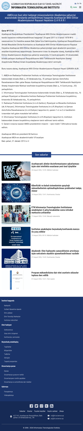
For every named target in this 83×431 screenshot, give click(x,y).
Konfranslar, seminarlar (12, 337)
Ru (80, 3)
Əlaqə (61, 411)
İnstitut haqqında (8, 301)
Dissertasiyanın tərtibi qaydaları (14, 378)
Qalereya (5, 387)
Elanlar (6, 371)
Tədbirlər (7, 354)
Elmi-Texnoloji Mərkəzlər (12, 316)
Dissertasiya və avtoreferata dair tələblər (17, 382)
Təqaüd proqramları (10, 361)
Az (75, 3)
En (78, 3)
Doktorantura (8, 330)
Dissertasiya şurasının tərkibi (14, 375)
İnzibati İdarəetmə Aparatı (12, 309)
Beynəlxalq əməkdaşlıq (10, 342)
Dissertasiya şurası (8, 366)
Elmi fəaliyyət (7, 325)
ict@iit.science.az (57, 416)
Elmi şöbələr (8, 313)
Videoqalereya (9, 395)
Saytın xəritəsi (52, 411)
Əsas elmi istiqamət (11, 333)
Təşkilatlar (7, 347)
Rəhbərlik (7, 306)
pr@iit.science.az (57, 419)
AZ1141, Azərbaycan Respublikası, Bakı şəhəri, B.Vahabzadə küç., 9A (27, 417)
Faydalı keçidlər (39, 411)
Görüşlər (7, 358)
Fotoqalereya (8, 392)
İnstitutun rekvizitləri (11, 320)
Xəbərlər (22, 411)
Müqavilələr (8, 350)
